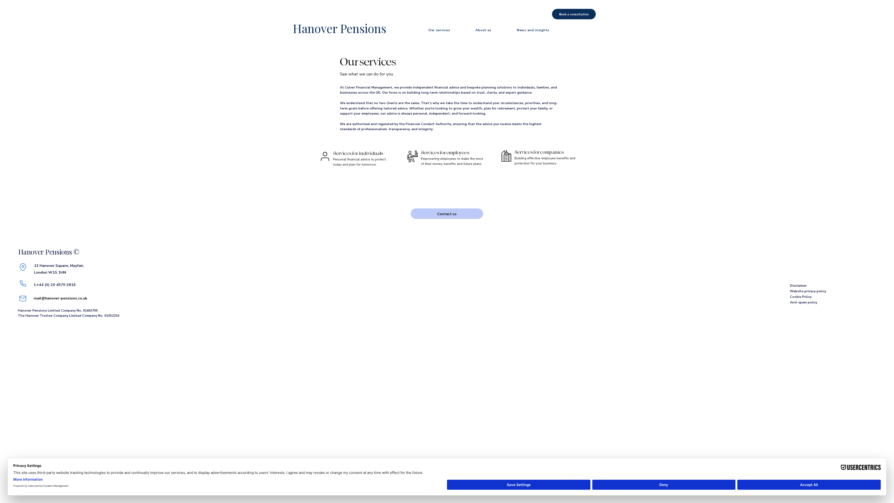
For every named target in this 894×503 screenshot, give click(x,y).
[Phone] (22, 283)
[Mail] (22, 298)
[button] (439, 30)
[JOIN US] (358, 158)
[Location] (22, 267)
